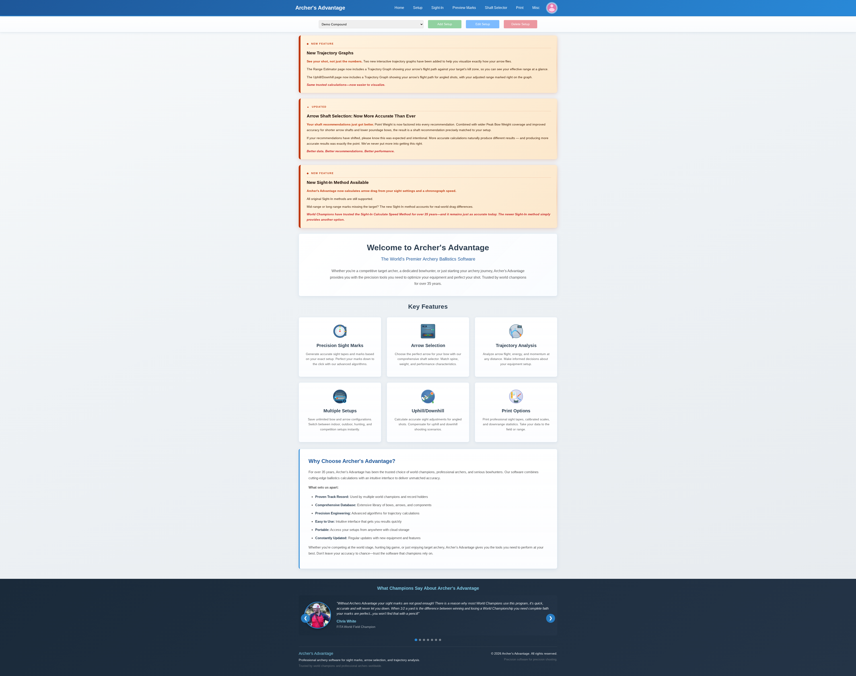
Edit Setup (482, 24)
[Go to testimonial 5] (432, 640)
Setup (417, 8)
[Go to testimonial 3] (424, 640)
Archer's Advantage (320, 8)
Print (519, 8)
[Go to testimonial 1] (416, 640)
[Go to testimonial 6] (436, 640)
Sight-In (437, 8)
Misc (536, 8)
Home (399, 8)
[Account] (552, 8)
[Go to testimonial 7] (440, 640)
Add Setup (444, 24)
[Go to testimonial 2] (420, 640)
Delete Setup (520, 24)
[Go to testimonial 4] (428, 640)
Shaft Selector (496, 8)
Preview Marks (464, 8)
